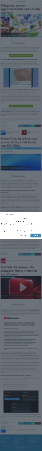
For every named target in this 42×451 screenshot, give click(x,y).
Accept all (36, 235)
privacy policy (35, 232)
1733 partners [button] (7, 223)
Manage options (23, 235)
